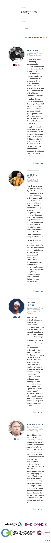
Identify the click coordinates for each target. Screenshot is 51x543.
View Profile (39, 163)
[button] (23, 7)
